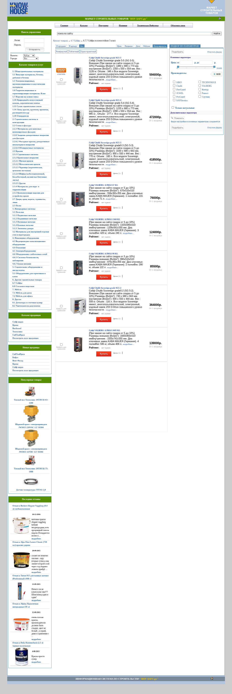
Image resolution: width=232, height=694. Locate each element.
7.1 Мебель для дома (22, 293)
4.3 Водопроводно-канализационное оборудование (29, 242)
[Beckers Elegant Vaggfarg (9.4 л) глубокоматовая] (20, 525)
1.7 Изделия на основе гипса (25, 97)
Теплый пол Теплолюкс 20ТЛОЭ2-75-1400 (31, 470)
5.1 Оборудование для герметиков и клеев (29, 275)
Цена (119, 46)
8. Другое (17, 299)
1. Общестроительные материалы (28, 71)
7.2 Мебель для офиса (23, 296)
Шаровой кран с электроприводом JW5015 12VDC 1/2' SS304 (31, 450)
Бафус (15, 357)
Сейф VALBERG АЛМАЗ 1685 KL (104, 330)
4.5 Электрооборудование (24, 251)
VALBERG (206, 86)
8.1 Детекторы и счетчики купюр (27, 302)
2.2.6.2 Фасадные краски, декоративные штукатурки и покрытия (31, 143)
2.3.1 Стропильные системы (25, 154)
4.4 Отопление (19, 248)
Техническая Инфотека (148, 25)
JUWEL (179, 93)
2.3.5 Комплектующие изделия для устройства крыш (28, 194)
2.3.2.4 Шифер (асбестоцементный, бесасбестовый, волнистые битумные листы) (30, 177)
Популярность (160, 46)
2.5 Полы (17, 205)
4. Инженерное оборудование (26, 238)
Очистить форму (214, 52)
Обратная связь (178, 25)
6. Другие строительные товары (27, 280)
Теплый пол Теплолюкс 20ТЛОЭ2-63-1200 (31, 401)
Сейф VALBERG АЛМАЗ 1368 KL (104, 219)
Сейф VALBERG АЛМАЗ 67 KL (103, 185)
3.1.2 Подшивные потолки (25, 218)
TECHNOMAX (208, 82)
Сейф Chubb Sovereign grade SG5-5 (105, 58)
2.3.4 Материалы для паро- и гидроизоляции (26, 188)
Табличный (74, 51)
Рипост (204, 93)
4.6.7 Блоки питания (22, 264)
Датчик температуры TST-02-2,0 (31, 490)
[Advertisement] (114, 8)
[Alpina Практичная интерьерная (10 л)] (20, 625)
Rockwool (17, 328)
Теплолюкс (17, 331)
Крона (15, 325)
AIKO (179, 82)
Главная (64, 25)
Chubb (179, 86)
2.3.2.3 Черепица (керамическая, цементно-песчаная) (27, 169)
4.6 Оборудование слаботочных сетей (30, 254)
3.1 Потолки (18, 212)
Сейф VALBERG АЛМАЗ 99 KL (103, 253)
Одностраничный (88, 51)
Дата (138, 46)
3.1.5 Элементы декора (23, 228)
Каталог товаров (60, 41)
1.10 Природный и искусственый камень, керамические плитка (28, 101)
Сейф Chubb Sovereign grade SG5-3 (105, 142)
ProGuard (180, 97)
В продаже (61, 46)
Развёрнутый (61, 51)
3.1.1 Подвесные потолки (24, 215)
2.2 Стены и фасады (22, 125)
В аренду (73, 46)
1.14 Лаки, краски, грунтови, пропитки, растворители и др (31, 111)
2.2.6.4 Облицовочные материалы (28, 148)
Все (81, 46)
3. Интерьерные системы (24, 209)
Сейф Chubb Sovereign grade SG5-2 (105, 288)
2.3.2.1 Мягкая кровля (23, 161)
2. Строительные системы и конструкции (25, 120)
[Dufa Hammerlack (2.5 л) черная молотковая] (20, 657)
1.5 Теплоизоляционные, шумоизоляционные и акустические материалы (29, 84)
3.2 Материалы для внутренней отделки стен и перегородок (31, 233)
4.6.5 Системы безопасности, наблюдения (26, 259)
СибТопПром (19, 335)
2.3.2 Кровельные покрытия (25, 158)
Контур (204, 89)
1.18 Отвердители (21, 116)
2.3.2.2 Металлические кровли (26, 164)
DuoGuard (181, 89)
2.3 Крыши (18, 151)
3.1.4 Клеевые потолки (23, 225)
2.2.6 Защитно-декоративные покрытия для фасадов (31, 136)
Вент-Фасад (18, 361)
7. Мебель (17, 289)
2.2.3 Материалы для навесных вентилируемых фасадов (27, 130)
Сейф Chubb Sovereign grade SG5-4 (105, 100)
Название (129, 46)
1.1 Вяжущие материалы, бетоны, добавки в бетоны (28, 76)
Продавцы (103, 25)
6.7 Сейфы (17, 283)
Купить (104, 89)
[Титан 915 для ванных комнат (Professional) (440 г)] (20, 591)
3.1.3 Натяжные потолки (24, 222)
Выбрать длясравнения (61, 83)
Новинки (123, 25)
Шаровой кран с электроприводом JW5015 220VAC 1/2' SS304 (31, 425)
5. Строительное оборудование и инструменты (27, 268)
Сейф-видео (18, 322)
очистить (61, 74)
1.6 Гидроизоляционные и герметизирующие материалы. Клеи (29, 92)
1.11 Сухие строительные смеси (27, 106)
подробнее (36, 538)
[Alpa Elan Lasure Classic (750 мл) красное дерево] (20, 560)
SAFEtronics (182, 100)
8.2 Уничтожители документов (26, 306)
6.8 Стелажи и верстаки (23, 286)
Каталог (84, 25)
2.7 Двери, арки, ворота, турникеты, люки (29, 200)
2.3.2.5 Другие (19, 183)
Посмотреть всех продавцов (25, 338)
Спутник (205, 97)
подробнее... (111, 80)
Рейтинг (146, 46)
